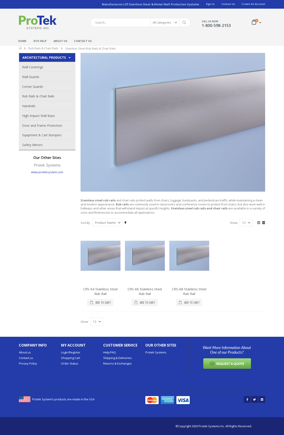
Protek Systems (155, 352)
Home (20, 48)
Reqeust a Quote (227, 363)
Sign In (210, 4)
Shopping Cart (70, 358)
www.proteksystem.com (47, 172)
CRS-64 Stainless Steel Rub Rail (100, 291)
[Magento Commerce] (38, 22)
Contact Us (228, 4)
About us (25, 352)
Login (64, 352)
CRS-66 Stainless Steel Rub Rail (145, 291)
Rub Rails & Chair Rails (43, 48)
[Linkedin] (261, 399)
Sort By (85, 223)
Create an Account (253, 4)
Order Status (69, 363)
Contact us (26, 358)
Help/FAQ (109, 352)
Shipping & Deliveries (117, 358)
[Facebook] (247, 399)
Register (74, 352)
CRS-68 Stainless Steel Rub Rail (189, 291)
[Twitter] (254, 399)
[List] (263, 223)
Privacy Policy (28, 363)
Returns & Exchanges (117, 363)
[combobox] (140, 22)
